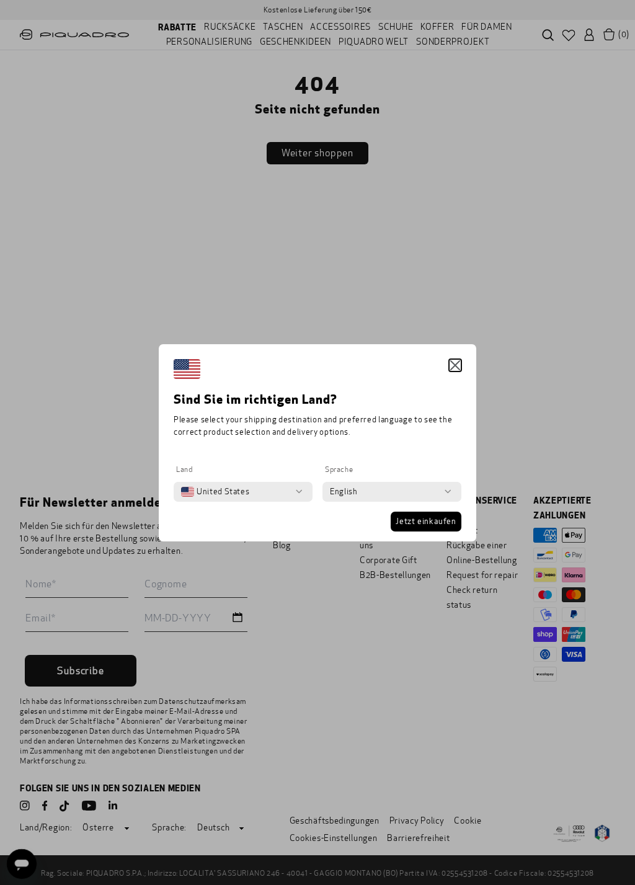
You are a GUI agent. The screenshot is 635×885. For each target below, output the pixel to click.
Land (184, 469)
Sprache (339, 469)
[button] (455, 365)
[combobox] (215, 492)
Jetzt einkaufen (426, 522)
